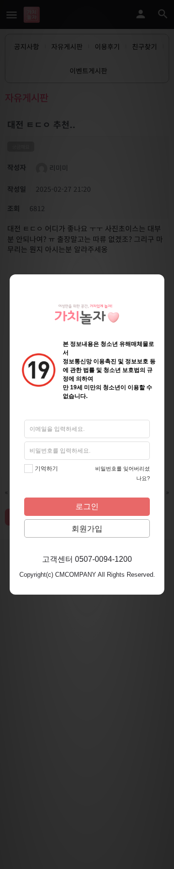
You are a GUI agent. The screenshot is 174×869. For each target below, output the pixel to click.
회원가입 (87, 529)
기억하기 (46, 468)
